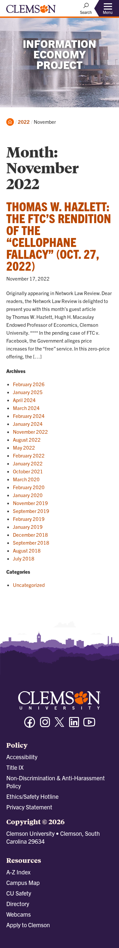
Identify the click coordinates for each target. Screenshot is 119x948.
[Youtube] (89, 725)
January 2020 (28, 495)
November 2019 (30, 503)
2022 (24, 121)
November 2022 (30, 431)
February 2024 (29, 416)
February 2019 (29, 519)
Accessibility (21, 757)
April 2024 (24, 400)
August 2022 (27, 439)
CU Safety (18, 893)
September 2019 (31, 511)
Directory (17, 903)
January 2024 (28, 424)
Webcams (18, 914)
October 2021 (28, 471)
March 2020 (26, 479)
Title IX (14, 767)
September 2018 (31, 542)
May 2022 (24, 447)
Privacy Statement (29, 807)
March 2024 (26, 408)
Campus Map (23, 882)
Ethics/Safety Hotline (32, 796)
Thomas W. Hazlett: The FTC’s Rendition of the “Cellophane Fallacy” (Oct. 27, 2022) (58, 235)
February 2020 (29, 487)
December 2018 (30, 534)
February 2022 (29, 455)
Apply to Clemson (28, 925)
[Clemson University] (31, 11)
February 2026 (29, 384)
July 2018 (23, 558)
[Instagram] (45, 725)
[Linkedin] (74, 725)
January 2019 (28, 527)
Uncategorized (29, 585)
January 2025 (28, 392)
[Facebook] (29, 725)
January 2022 (28, 463)
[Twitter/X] (59, 725)
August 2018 (27, 550)
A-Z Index (18, 872)
